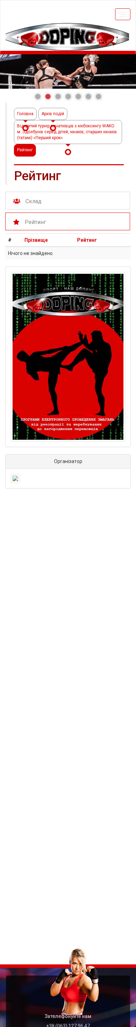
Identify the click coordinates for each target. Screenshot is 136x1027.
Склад (33, 201)
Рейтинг (87, 240)
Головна (25, 113)
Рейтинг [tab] (35, 222)
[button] (38, 96)
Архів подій (52, 113)
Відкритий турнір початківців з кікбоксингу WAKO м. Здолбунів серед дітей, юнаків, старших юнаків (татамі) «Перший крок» (67, 132)
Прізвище (36, 240)
